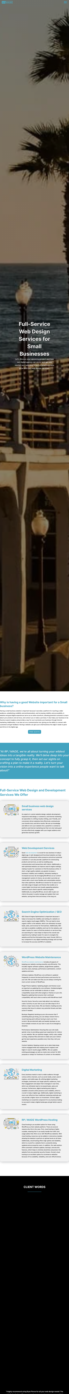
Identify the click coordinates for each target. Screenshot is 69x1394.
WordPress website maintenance (32, 962)
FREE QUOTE (34, 732)
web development (31, 853)
